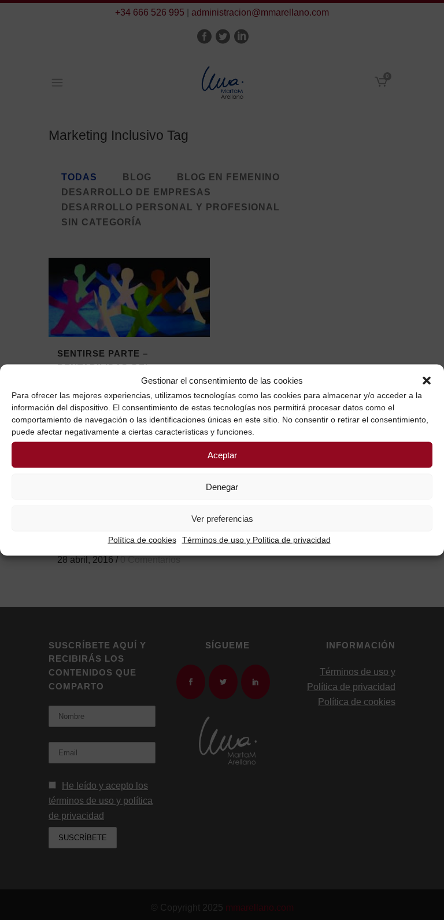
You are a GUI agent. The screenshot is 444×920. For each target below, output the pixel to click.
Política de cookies (142, 539)
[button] (426, 381)
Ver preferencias (222, 518)
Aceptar (222, 454)
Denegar (222, 486)
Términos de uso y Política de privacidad (256, 539)
